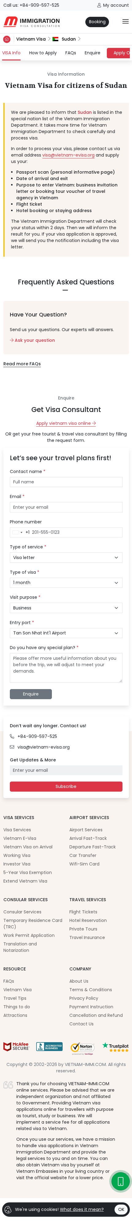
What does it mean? (82, 1209)
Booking (97, 22)
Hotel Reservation (88, 920)
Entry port (22, 623)
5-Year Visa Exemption (27, 872)
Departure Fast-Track (92, 847)
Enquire (92, 53)
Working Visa (16, 855)
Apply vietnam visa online (64, 423)
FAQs (70, 53)
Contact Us (81, 1024)
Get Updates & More (33, 760)
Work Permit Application (29, 935)
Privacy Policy (83, 998)
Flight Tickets (83, 912)
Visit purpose (25, 597)
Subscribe (66, 786)
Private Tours (83, 929)
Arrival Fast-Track (88, 838)
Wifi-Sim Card (84, 864)
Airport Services (86, 830)
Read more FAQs (22, 364)
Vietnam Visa (31, 39)
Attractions (15, 1015)
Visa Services (17, 830)
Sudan (68, 39)
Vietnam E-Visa (19, 838)
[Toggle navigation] (125, 22)
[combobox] (19, 532)
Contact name (27, 471)
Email (17, 496)
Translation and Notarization (20, 947)
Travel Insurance (87, 937)
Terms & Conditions (90, 990)
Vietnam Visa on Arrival (27, 847)
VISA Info (11, 52)
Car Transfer (82, 855)
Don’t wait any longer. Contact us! (48, 726)
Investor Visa (16, 864)
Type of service (28, 547)
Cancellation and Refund (96, 1015)
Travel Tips (14, 998)
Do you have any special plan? (44, 648)
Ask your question (34, 340)
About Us (78, 981)
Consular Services (22, 912)
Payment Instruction (91, 1007)
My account (116, 5)
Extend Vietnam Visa (25, 881)
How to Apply (43, 53)
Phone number (26, 522)
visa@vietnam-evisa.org (68, 155)
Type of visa (24, 572)
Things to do (16, 1007)
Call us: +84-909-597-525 (31, 5)
